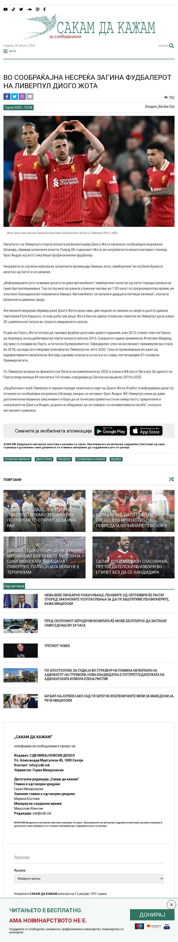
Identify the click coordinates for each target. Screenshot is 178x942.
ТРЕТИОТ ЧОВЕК (57, 646)
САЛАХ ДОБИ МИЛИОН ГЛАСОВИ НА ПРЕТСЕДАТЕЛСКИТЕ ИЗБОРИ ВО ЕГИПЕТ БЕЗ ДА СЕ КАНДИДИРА (131, 567)
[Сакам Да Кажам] (89, 38)
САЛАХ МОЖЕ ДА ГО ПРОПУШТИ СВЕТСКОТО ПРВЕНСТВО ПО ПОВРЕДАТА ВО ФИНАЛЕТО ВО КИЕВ (131, 520)
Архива (19, 870)
